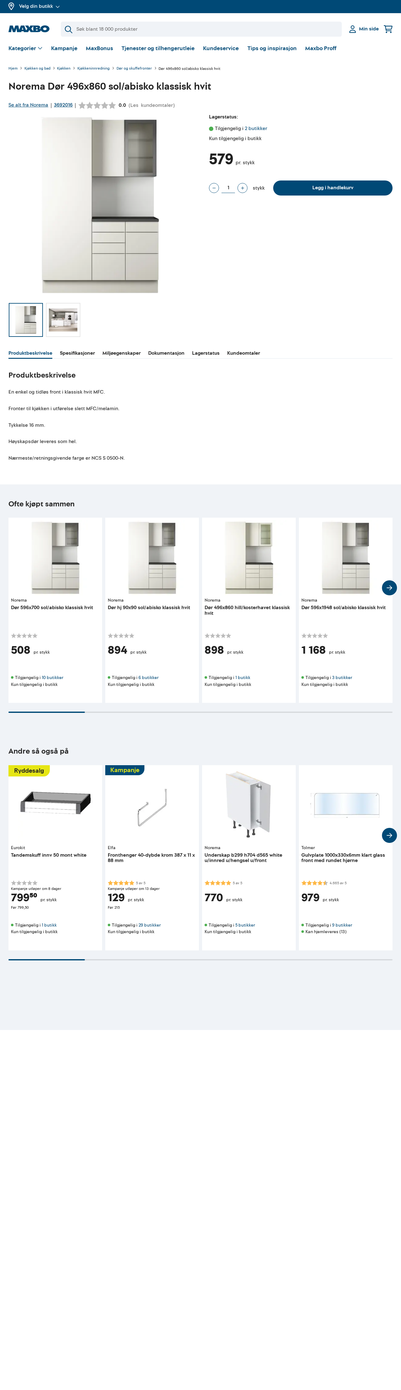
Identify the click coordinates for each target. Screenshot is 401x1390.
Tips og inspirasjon (272, 48)
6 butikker (148, 678)
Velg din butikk (36, 6)
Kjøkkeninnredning (93, 69)
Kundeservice (221, 48)
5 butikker (245, 925)
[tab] (30, 354)
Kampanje (64, 48)
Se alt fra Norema (28, 105)
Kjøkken (63, 69)
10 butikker (52, 678)
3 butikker (342, 678)
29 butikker (149, 925)
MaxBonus (99, 48)
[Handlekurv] (388, 29)
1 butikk (242, 678)
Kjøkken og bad (37, 69)
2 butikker (256, 128)
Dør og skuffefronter (134, 69)
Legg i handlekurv (332, 187)
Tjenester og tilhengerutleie (158, 48)
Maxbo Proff (320, 48)
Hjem (13, 69)
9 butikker (342, 925)
